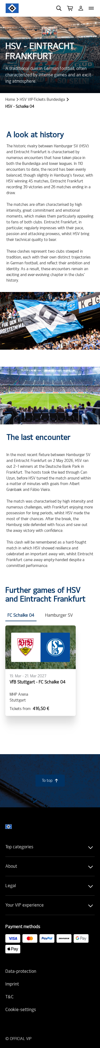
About (11, 866)
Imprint (12, 984)
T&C (9, 996)
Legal (10, 885)
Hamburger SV (59, 615)
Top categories (19, 846)
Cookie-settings (20, 1009)
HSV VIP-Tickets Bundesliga (42, 99)
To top (50, 780)
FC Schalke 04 (20, 615)
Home (10, 99)
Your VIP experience (24, 905)
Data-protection (20, 971)
